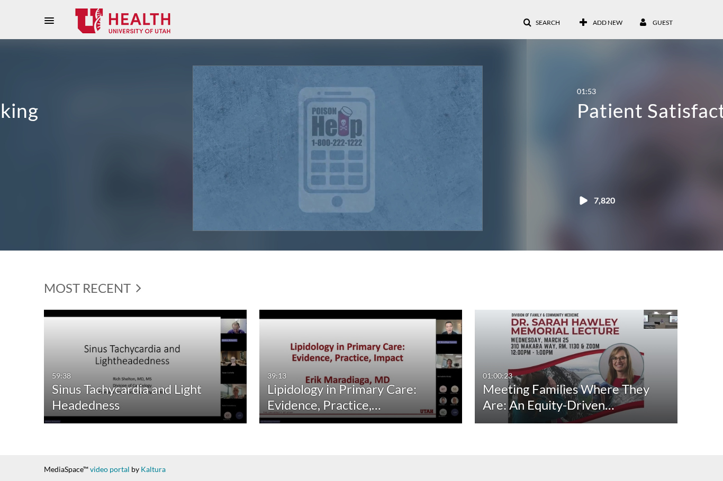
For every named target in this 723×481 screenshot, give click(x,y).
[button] (52, 20)
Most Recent (88, 287)
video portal (110, 469)
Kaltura (153, 469)
